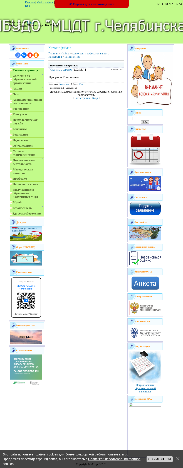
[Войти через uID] (18, 55)
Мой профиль (45, 2)
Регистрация (82, 98)
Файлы (65, 53)
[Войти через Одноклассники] (36, 55)
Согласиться (159, 459)
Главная (30, 2)
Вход (95, 98)
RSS (27, 5)
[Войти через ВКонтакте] (24, 55)
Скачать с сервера (61, 69)
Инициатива (72, 56)
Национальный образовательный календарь (145, 388)
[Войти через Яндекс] (30, 55)
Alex (81, 84)
